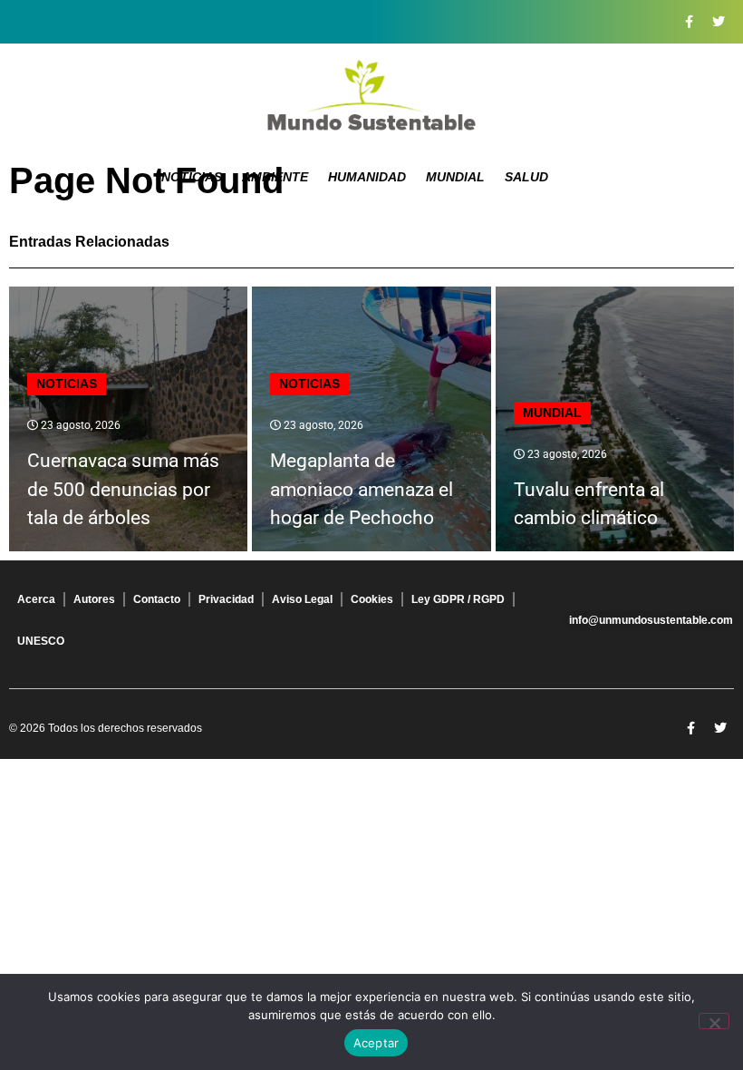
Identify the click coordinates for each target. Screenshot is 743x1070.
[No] (714, 1021)
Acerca (36, 599)
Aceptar (376, 1043)
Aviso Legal (302, 599)
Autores (94, 599)
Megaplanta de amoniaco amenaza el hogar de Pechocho (361, 489)
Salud (526, 177)
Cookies (372, 599)
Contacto (156, 599)
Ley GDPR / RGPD (458, 599)
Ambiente (275, 177)
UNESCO (40, 641)
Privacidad (226, 599)
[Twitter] (718, 21)
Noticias (191, 177)
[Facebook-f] (688, 21)
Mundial (455, 177)
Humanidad (367, 177)
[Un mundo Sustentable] (371, 95)
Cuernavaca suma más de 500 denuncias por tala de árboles (123, 489)
